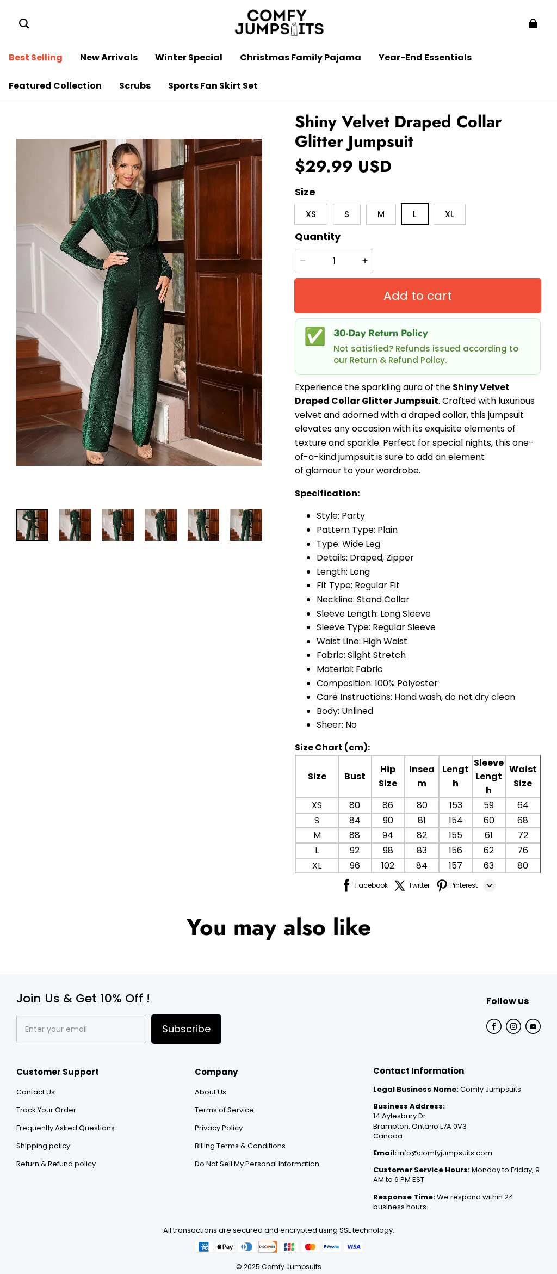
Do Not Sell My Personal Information (257, 1164)
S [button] (346, 214)
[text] (418, 631)
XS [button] (311, 214)
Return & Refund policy (56, 1164)
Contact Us (35, 1092)
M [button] (381, 214)
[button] (24, 23)
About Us (210, 1092)
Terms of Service (224, 1110)
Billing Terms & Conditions (240, 1146)
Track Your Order (46, 1110)
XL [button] (449, 214)
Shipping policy (43, 1146)
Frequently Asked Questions (65, 1128)
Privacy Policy (219, 1128)
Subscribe (186, 1029)
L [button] (415, 214)
